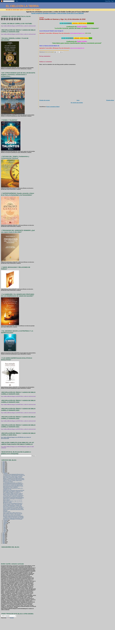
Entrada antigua (110, 100)
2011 (3, 540)
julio (4, 524)
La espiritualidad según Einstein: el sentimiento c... (13, 482)
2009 (3, 543)
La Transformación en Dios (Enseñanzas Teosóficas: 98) (14, 475)
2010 (3, 541)
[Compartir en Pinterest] (62, 52)
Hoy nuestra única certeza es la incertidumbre (12, 514)
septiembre (5, 522)
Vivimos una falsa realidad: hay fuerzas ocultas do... (13, 493)
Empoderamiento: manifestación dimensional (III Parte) (13, 490)
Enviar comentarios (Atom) (52, 106)
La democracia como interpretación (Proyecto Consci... (13, 474)
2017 (3, 533)
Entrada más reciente (44, 100)
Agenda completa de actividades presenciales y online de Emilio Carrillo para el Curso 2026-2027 (57, 13)
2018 (3, 472)
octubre (5, 521)
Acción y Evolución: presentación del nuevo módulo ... (13, 508)
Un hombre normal (6, 511)
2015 (3, 535)
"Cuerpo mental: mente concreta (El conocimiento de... (13, 495)
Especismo (5, 510)
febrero (5, 530)
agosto (4, 523)
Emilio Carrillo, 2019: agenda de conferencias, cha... (13, 491)
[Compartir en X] (59, 52)
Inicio (78, 100)
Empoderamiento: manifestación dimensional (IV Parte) (13, 479)
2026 (3, 461)
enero (4, 531)
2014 (3, 536)
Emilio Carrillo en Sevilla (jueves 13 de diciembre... (13, 498)
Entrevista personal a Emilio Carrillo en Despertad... (13, 476)
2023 (3, 465)
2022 (3, 466)
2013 (3, 538)
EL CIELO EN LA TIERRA (22, 6)
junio (4, 526)
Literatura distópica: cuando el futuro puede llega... (13, 504)
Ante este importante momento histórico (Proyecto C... (13, 483)
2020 (3, 469)
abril (4, 528)
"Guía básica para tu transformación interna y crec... (13, 488)
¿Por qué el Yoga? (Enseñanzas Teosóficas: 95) (12, 505)
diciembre (5, 473)
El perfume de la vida (7, 489)
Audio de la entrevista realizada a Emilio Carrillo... (12, 480)
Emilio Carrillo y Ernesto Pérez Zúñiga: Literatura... (13, 477)
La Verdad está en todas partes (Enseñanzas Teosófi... (13, 518)
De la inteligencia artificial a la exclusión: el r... (12, 492)
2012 (3, 539)
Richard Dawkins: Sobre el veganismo (10, 487)
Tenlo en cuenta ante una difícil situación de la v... (12, 512)
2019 (3, 470)
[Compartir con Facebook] (61, 52)
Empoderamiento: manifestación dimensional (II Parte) (13, 497)
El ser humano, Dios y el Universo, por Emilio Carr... (13, 496)
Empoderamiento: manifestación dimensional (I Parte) (13, 509)
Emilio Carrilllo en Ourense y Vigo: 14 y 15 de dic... (13, 513)
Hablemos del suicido (7, 502)
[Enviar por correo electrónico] (56, 52)
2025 (3, 463)
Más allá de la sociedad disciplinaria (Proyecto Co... (13, 503)
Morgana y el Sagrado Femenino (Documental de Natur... (14, 478)
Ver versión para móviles (77, 102)
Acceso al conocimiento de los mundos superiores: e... (13, 507)
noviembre (5, 520)
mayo (4, 527)
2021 (3, 468)
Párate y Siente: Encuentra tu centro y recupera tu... (13, 494)
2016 (3, 534)
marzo (4, 529)
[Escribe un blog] (58, 52)
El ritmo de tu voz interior (8, 481)
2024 (3, 464)
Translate (12, 617)
